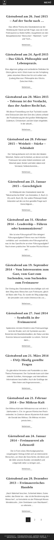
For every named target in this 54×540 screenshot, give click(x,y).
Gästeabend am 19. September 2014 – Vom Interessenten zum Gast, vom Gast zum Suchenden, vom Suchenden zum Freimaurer (27, 273)
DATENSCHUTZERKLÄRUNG (28, 537)
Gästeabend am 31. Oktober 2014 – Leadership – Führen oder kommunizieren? (27, 224)
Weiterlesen (27, 45)
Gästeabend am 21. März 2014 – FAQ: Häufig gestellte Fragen (27, 360)
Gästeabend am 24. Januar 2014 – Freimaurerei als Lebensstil (27, 440)
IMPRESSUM (11, 537)
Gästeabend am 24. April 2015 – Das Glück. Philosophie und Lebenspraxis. (27, 59)
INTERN (43, 537)
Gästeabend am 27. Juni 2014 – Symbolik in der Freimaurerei (27, 317)
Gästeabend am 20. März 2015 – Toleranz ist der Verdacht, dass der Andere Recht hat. (27, 101)
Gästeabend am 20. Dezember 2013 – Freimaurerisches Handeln (27, 483)
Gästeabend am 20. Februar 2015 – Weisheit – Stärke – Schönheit (27, 143)
